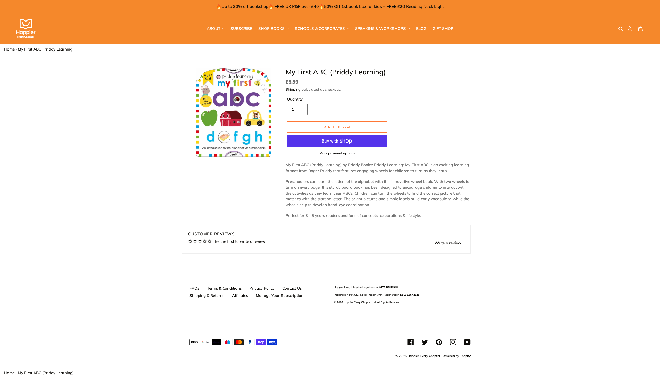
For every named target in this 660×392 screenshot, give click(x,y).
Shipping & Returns (206, 295)
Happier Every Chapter (424, 356)
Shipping (293, 89)
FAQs (194, 288)
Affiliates (240, 295)
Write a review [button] (448, 242)
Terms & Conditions (224, 288)
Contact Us (292, 288)
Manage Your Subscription (279, 295)
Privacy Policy (262, 288)
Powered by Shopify (456, 356)
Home (9, 49)
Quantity (295, 99)
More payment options (337, 153)
